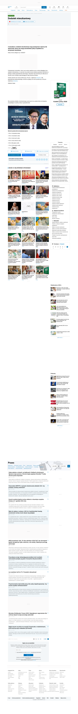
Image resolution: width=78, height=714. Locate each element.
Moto (49, 10)
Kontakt (52, 698)
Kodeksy (30, 691)
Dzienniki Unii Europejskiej (33, 688)
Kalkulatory (56, 186)
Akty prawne (31, 683)
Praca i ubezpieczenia (42, 674)
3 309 (45, 639)
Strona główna (10, 13)
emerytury (38, 77)
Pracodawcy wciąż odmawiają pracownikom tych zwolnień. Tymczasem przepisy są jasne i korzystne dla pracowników (60, 150)
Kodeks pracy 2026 (60, 101)
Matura (19, 691)
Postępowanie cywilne (56, 212)
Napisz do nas (29, 151)
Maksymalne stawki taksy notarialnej (59, 230)
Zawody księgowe (11, 677)
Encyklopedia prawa (20, 466)
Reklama (57, 698)
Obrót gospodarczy (11, 674)
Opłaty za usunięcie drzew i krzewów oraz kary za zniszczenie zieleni (60, 232)
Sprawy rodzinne (20, 13)
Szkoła (19, 686)
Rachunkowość (10, 673)
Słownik (32, 13)
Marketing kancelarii (27, 468)
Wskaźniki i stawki (52, 683)
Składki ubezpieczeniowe (53, 687)
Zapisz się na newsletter (43, 151)
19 (57, 246)
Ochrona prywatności (16, 698)
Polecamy (53, 373)
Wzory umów (54, 216)
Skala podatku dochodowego (54, 691)
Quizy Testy (54, 236)
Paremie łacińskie (19, 468)
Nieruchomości (54, 10)
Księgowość (13, 10)
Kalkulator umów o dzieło (57, 195)
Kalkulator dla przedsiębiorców (58, 190)
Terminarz (56, 244)
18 (55, 246)
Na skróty (61, 683)
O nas (9, 698)
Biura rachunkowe (52, 670)
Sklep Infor (30, 678)
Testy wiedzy (20, 693)
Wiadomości (10, 465)
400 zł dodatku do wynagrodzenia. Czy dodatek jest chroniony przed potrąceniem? (60, 156)
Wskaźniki (56, 220)
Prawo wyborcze (11, 468)
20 (60, 246)
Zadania (9, 687)
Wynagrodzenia (21, 673)
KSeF (66, 10)
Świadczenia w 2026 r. (56, 285)
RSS (47, 698)
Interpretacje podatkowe (56, 238)
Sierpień (62, 244)
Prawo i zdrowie (31, 679)
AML (50, 678)
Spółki (40, 673)
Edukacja (61, 10)
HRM (19, 678)
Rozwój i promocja (11, 688)
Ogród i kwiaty (62, 677)
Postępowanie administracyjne (58, 213)
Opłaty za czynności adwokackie (58, 227)
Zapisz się (28, 655)
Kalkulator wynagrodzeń (56, 192)
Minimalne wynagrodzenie (53, 686)
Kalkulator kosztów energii (57, 197)
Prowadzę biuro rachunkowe (54, 673)
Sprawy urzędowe (11, 466)
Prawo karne (54, 215)
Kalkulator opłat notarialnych (57, 205)
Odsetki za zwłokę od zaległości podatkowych (58, 224)
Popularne (55, 144)
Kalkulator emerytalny (56, 198)
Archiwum (61, 686)
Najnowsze (60, 144)
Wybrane (65, 144)
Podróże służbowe (52, 688)
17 (53, 246)
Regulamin (38, 698)
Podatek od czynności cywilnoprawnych (59, 235)
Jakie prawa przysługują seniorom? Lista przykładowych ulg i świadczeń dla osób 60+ (60, 178)
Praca (24, 465)
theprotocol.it (62, 691)
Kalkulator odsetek (42, 688)
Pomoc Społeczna (27, 13)
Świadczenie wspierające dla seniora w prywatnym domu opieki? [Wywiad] (59, 162)
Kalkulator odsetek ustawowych (58, 203)
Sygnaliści (41, 466)
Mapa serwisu (63, 698)
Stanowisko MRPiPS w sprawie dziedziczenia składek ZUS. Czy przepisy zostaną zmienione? (59, 147)
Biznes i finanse (41, 672)
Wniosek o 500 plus (56, 218)
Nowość (60, 100)
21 (62, 246)
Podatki (9, 672)
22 (64, 246)
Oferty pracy (62, 692)
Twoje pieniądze (42, 10)
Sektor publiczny (30, 10)
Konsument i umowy (18, 465)
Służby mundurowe (29, 466)
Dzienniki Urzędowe (32, 687)
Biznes (23, 10)
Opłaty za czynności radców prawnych (59, 228)
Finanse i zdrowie (42, 678)
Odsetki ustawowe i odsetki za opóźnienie (60, 222)
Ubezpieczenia (20, 674)
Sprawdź (60, 104)
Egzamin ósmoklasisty (22, 692)
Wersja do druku (15, 151)
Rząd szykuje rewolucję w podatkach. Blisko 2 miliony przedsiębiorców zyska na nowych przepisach (60, 174)
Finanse (61, 674)
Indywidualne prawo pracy (22, 672)
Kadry (19, 10)
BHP (19, 677)
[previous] (34, 639)
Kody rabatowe (62, 687)
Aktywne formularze (59, 210)
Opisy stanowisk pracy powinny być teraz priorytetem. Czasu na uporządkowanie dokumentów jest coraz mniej (59, 153)
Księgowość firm (11, 670)
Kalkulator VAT (41, 687)
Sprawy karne (29, 465)
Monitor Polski (31, 686)
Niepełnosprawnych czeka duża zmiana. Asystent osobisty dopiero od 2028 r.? (59, 171)
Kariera (43, 698)
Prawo (36, 10)
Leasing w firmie (41, 677)
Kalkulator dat (54, 208)
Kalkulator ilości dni (55, 200)
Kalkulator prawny (55, 206)
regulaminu (28, 652)
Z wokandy (36, 466)
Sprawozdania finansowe (53, 677)
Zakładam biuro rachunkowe (54, 672)
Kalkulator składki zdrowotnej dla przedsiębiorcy (58, 188)
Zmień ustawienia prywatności (28, 698)
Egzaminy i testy (21, 688)
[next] (48, 639)
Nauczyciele (20, 687)
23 (67, 246)
